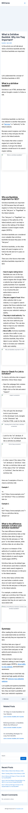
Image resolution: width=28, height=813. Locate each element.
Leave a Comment (7, 716)
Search (3, 755)
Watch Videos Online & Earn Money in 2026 (12, 771)
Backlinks (14, 716)
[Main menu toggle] (24, 3)
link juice (7, 124)
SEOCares (6, 3)
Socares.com (19, 808)
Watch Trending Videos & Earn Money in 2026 (13, 773)
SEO (18, 716)
